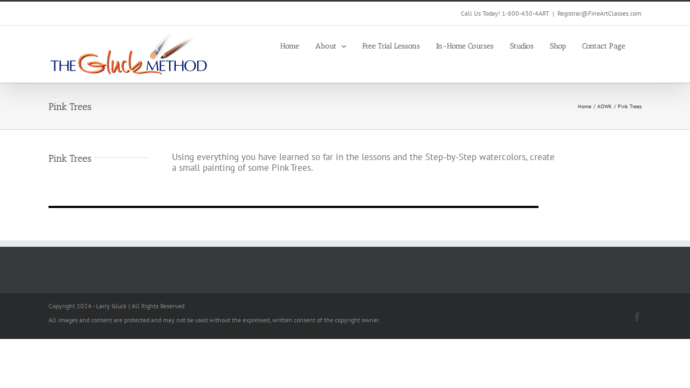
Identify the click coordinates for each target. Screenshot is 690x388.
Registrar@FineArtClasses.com (599, 13)
